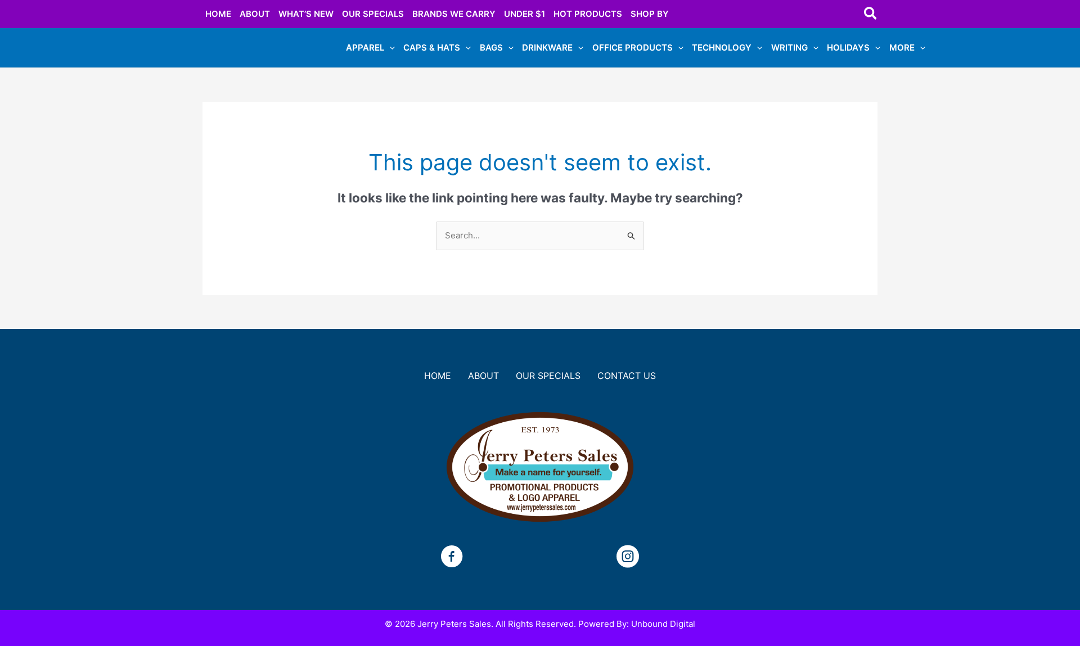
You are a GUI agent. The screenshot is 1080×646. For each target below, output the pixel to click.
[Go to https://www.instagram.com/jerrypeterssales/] (627, 558)
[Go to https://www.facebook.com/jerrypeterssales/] (451, 558)
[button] (871, 14)
